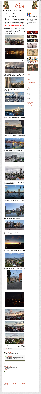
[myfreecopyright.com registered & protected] (8, 388)
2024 (28, 74)
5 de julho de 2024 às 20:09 (8, 366)
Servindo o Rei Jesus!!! (30, 107)
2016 (28, 94)
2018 (28, 92)
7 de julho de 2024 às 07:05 (10, 356)
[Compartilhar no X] (10, 348)
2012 (28, 97)
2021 (28, 90)
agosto (29, 78)
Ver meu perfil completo (29, 24)
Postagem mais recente (6, 383)
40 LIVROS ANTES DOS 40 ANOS (26, 10)
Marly (5, 366)
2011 (28, 98)
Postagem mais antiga (23, 383)
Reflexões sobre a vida (30, 105)
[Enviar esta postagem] (8, 348)
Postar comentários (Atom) (7, 384)
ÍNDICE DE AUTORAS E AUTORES (10, 10)
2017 (28, 93)
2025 (28, 73)
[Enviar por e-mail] (9, 348)
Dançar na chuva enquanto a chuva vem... (31, 83)
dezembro (29, 75)
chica (5, 352)
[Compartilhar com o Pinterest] (11, 348)
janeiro (29, 87)
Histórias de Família (29, 103)
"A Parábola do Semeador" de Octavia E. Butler (32, 81)
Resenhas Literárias (29, 106)
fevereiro (29, 86)
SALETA (17, 10)
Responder (6, 354)
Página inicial (14, 383)
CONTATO (20, 10)
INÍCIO (4, 10)
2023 (28, 88)
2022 (28, 89)
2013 (28, 96)
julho (28, 79)
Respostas (6, 355)
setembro (29, 77)
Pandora (31, 13)
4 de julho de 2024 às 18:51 (8, 352)
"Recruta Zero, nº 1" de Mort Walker (31, 82)
